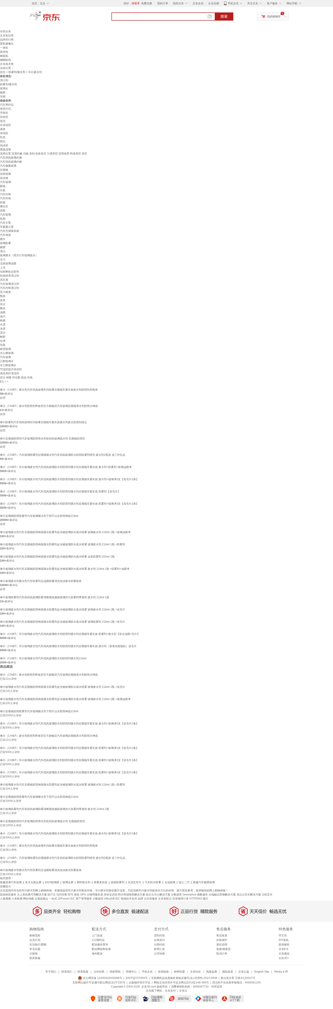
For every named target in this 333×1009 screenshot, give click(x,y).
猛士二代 (184, 882)
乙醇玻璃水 (7, 361)
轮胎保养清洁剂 (9, 275)
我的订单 (162, 3)
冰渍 (2, 328)
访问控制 (61, 894)
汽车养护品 (7, 104)
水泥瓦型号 (134, 882)
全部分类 (5, 31)
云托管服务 (150, 898)
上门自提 (97, 935)
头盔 (2, 190)
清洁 (2, 251)
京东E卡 (284, 949)
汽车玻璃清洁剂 (9, 283)
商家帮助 (115, 971)
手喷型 (4, 112)
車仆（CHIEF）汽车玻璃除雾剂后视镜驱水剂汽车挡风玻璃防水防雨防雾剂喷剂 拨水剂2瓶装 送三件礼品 (62, 454)
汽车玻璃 (5, 182)
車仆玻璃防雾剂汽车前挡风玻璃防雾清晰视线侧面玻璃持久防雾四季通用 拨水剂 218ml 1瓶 (54, 597)
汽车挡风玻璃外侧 (11, 157)
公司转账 (159, 953)
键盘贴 (4, 55)
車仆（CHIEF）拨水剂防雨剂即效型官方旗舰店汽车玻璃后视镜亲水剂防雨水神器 (49, 406)
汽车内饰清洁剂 (9, 288)
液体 (2, 129)
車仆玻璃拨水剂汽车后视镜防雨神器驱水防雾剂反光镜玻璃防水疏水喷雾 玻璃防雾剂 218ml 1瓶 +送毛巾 (62, 621)
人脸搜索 (5, 898)
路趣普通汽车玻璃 (11, 882)
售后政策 (221, 935)
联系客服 (34, 958)
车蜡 (2, 96)
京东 (60, 18)
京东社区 (195, 971)
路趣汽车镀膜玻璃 (204, 882)
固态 (2, 141)
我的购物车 (274, 16)
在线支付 (159, 940)
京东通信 (284, 953)
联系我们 (66, 971)
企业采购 (213, 3)
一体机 (4, 47)
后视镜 (4, 169)
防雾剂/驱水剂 (16, 72)
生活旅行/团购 (37, 944)
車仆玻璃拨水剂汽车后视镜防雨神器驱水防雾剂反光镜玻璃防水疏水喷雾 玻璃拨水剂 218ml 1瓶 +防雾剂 (62, 544)
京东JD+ (284, 958)
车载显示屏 (7, 226)
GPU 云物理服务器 (91, 894)
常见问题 (34, 949)
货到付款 (159, 935)
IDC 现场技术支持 (126, 898)
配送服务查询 (100, 944)
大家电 (33, 953)
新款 (77, 894)
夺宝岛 (283, 935)
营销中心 (131, 971)
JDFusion (64, 898)
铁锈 (2, 320)
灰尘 (2, 304)
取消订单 (221, 953)
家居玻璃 (5, 349)
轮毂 (2, 202)
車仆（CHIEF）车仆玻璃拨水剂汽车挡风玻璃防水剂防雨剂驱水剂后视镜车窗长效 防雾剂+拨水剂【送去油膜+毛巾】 (70, 634)
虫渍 (2, 340)
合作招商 (99, 971)
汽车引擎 (5, 222)
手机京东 (233, 3)
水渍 (2, 324)
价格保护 (221, 940)
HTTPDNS (195, 898)
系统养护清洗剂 (9, 373)
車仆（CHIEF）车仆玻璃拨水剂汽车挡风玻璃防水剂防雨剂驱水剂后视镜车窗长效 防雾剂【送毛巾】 (60, 491)
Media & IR (281, 971)
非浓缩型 (5, 125)
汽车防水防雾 (153, 882)
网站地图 (28, 898)
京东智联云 (165, 898)
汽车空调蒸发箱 (9, 231)
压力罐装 (5, 292)
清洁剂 (4, 80)
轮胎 (2, 218)
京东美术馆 (7, 64)
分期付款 (159, 944)
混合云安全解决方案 (248, 894)
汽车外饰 (5, 198)
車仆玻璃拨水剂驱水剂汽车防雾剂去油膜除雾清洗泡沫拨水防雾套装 (41, 581)
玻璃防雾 (5, 243)
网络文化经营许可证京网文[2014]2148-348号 (181, 982)
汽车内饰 (5, 194)
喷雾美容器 (100, 882)
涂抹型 (4, 117)
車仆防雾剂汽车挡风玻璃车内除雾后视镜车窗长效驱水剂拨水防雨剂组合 (43, 422)
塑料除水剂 (83, 882)
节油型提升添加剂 (11, 369)
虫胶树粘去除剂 (9, 271)
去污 (2, 259)
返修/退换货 (223, 949)
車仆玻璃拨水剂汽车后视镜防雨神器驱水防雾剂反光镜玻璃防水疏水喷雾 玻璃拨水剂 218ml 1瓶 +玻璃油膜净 (65, 532)
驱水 (2, 239)
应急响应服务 (8, 894)
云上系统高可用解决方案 (32, 894)
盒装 (2, 300)
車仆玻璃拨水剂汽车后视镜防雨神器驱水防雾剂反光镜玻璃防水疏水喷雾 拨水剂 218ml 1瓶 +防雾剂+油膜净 (64, 568)
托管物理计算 (180, 898)
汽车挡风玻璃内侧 (11, 161)
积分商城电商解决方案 (131, 894)
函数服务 (202, 894)
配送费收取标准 (101, 949)
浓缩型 (4, 133)
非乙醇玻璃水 (8, 365)
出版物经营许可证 (139, 982)
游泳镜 (4, 178)
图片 (205, 898)
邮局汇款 (159, 949)
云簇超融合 (41, 898)
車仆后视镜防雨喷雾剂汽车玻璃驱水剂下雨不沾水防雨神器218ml (39, 516)
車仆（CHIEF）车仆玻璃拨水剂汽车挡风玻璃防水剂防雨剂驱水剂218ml (43, 658)
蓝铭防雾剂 (117, 882)
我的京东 (178, 3)
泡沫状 (4, 145)
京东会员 (198, 3)
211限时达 (98, 940)
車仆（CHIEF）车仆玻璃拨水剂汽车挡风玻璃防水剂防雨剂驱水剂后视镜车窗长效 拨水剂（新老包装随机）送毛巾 (68, 646)
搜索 (224, 16)
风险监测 (211, 971)
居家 (2, 210)
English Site (261, 971)
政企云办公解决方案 (158, 894)
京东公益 (243, 971)
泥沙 (2, 332)
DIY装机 (284, 940)
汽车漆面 (5, 235)
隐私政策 (227, 971)
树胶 (2, 336)
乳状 (2, 137)
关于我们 (50, 971)
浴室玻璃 (5, 174)
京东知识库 (7, 35)
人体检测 (17, 898)
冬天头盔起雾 (33, 882)
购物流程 (34, 935)
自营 (2, 397)
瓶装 (2, 296)
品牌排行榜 (7, 39)
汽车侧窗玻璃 (8, 165)
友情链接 (163, 971)
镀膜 (2, 92)
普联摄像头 (7, 43)
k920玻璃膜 (52, 882)
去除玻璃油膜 (8, 263)
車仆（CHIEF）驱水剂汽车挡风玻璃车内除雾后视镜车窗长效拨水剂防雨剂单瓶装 (49, 389)
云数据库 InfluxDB (104, 898)
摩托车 (4, 206)
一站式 (53, 898)
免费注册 (146, 3)
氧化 (2, 308)
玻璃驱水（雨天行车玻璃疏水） (19, 255)
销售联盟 (179, 971)
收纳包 (4, 51)
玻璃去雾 (68, 882)
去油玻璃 (169, 882)
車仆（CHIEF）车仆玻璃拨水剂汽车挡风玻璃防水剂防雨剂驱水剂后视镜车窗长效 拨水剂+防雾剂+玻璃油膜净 (66, 467)
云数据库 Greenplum (183, 894)
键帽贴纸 (5, 60)
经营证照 (216, 986)
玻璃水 (4, 88)
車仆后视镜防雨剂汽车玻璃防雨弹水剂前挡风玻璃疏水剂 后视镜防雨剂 (42, 438)
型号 (70, 894)
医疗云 (52, 894)
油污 (2, 316)
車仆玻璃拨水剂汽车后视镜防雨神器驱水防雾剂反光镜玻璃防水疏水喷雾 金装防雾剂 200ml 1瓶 (57, 556)
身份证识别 (110, 894)
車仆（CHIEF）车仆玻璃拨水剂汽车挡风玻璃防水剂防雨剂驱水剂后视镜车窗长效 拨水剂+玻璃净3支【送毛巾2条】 (69, 479)
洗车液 (4, 279)
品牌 (140, 898)
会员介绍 (34, 940)
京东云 (183, 990)
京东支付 (170, 990)
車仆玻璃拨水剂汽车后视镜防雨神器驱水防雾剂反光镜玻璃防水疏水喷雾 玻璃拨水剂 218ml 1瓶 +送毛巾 (62, 609)
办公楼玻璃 (7, 353)
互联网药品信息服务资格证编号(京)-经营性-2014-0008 (184, 978)
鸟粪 (2, 345)
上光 (2, 267)
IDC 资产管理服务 (81, 898)
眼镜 (2, 186)
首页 (2, 72)
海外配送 (97, 953)
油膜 (2, 312)
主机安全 (267, 894)
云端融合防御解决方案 (222, 894)
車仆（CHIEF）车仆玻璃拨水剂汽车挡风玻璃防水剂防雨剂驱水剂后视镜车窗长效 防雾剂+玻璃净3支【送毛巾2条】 (69, 503)
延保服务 (284, 944)
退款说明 (221, 944)
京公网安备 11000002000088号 (102, 978)
